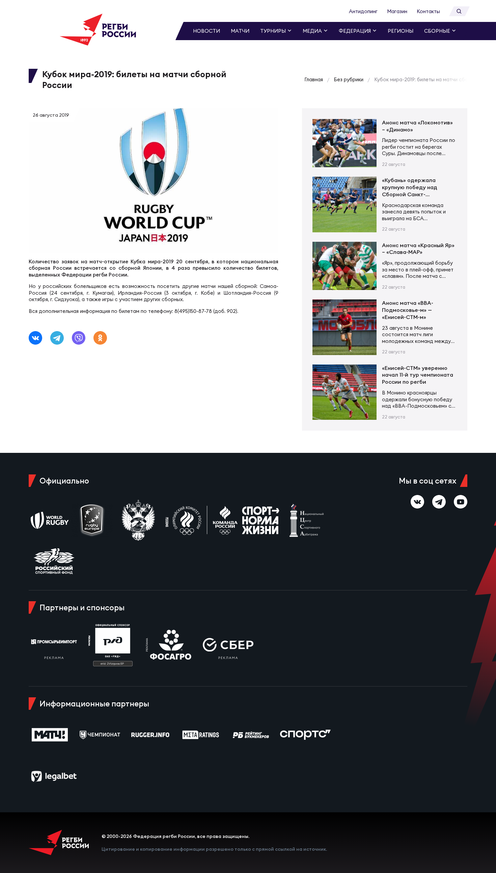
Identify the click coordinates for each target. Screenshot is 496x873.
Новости (206, 31)
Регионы (400, 31)
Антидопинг (363, 11)
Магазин (397, 11)
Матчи (240, 31)
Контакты (428, 11)
